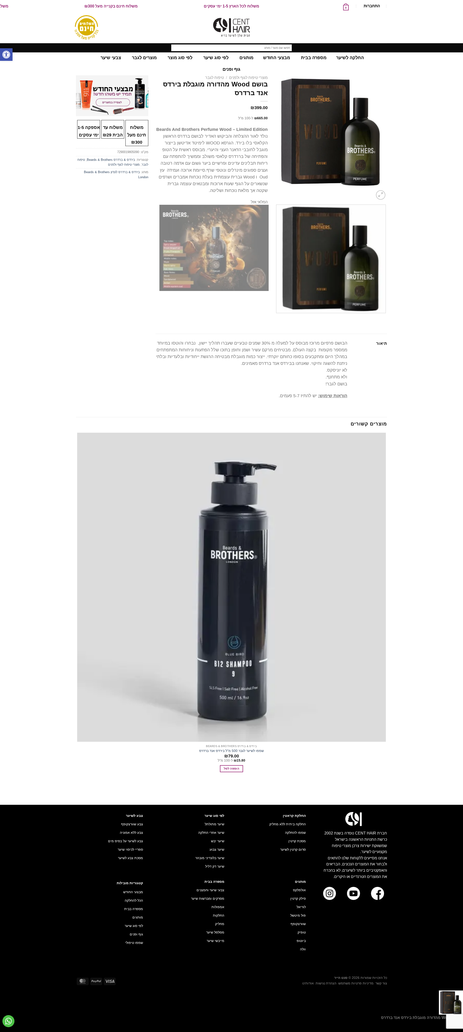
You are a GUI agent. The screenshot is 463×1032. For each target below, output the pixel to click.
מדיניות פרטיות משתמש (356, 983)
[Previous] (384, 318)
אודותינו (308, 983)
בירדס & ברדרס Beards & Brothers (111, 160)
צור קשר (381, 983)
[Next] (369, 192)
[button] (6, 54)
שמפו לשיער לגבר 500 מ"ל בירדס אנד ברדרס (231, 751)
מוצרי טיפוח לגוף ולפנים (248, 78)
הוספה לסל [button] (231, 768)
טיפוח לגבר (214, 78)
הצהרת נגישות (326, 983)
